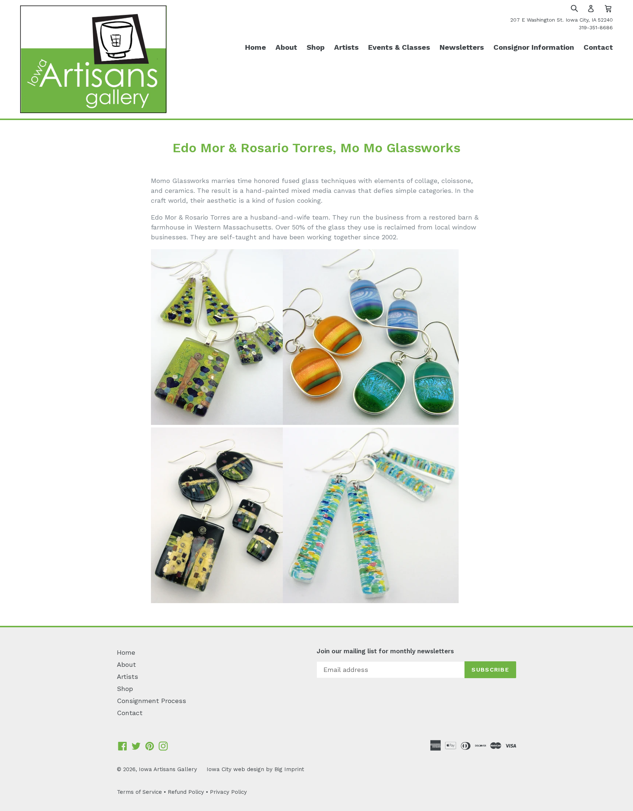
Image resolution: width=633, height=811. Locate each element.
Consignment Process (151, 701)
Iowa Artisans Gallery (168, 769)
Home (255, 47)
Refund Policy (186, 792)
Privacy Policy (228, 792)
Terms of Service (139, 792)
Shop (316, 47)
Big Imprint (289, 769)
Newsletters (462, 47)
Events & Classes (399, 47)
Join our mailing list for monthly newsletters (385, 651)
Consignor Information (533, 47)
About (286, 47)
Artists (346, 47)
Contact (598, 47)
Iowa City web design (235, 769)
